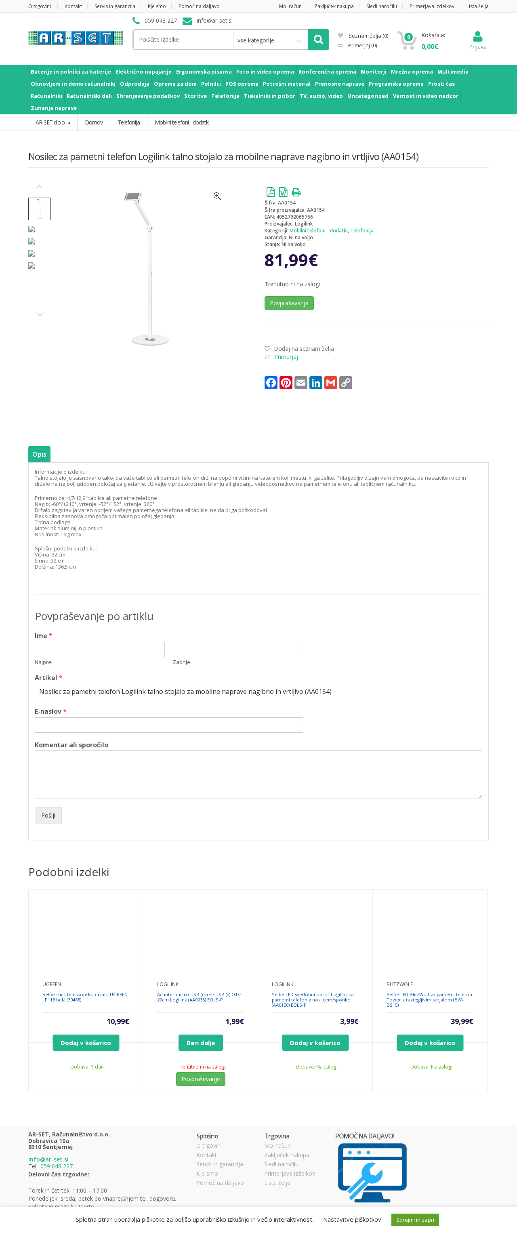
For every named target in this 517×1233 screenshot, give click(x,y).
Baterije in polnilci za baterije (71, 71)
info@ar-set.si (48, 1159)
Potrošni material (287, 83)
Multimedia (453, 71)
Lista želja (478, 6)
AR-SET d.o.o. (51, 122)
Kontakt (73, 6)
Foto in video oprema (265, 71)
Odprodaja (134, 83)
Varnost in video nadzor (425, 95)
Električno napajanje (144, 71)
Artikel (49, 678)
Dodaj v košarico (86, 1043)
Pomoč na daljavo (199, 6)
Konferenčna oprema (327, 71)
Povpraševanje (289, 303)
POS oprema (241, 83)
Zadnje (181, 662)
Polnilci (211, 83)
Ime (44, 636)
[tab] (39, 454)
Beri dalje (201, 1043)
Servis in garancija (115, 6)
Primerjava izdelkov (432, 6)
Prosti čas (441, 83)
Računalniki (46, 95)
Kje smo (157, 6)
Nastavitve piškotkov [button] (352, 1219)
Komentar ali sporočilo (71, 745)
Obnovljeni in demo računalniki (73, 83)
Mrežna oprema (412, 71)
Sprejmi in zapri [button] (415, 1219)
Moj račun (290, 6)
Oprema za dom (175, 83)
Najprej (44, 662)
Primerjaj (362, 45)
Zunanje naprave (54, 108)
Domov (94, 122)
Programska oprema (396, 83)
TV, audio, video (321, 95)
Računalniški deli (89, 95)
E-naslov (51, 711)
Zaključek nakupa (334, 6)
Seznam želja (367, 35)
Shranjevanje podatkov (148, 95)
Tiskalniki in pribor (269, 95)
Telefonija (225, 95)
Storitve (195, 95)
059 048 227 (56, 1166)
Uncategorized (368, 95)
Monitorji (374, 71)
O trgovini (39, 6)
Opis (39, 454)
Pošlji (48, 815)
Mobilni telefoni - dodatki (319, 230)
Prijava (478, 47)
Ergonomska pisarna (204, 71)
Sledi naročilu (381, 6)
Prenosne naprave (339, 83)
